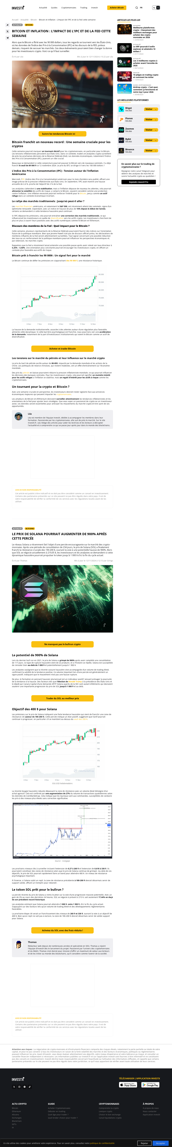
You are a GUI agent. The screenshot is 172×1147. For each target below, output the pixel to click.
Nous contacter (150, 1111)
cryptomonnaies (64, 394)
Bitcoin (34, 20)
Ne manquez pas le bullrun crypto (62, 644)
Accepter (160, 1143)
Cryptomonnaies (68, 7)
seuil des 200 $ (80, 719)
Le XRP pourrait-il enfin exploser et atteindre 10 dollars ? (144, 49)
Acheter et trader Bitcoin (62, 348)
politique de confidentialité (102, 1143)
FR (141, 8)
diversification (57, 218)
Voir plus (128, 110)
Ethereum (16, 1111)
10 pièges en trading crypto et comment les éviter (145, 75)
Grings (110, 560)
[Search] (137, 7)
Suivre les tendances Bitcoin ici (62, 133)
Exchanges (17, 1118)
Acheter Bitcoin (117, 7)
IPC (23, 179)
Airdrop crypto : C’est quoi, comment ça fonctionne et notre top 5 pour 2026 (145, 89)
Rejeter (144, 1143)
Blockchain (17, 1121)
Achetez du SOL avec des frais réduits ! (62, 930)
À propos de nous (151, 1108)
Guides (54, 7)
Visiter (151, 109)
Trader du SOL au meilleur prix (62, 698)
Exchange (137, 25)
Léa (21, 56)
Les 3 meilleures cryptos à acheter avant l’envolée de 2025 (145, 63)
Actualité (43, 7)
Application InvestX (151, 1114)
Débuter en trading (56, 1111)
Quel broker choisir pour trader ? (63, 1118)
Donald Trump (75, 681)
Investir (94, 7)
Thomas (23, 560)
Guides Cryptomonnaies (142, 85)
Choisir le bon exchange (110, 1114)
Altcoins (30, 528)
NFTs (14, 1124)
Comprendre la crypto (109, 1108)
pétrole (26, 372)
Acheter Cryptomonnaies (59, 1108)
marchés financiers (24, 206)
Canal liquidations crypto (110, 1118)
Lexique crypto (105, 1111)
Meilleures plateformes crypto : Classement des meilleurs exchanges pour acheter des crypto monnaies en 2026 (145, 32)
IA (13, 1127)
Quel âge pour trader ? (58, 1114)
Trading (83, 7)
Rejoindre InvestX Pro (138, 182)
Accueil (15, 20)
